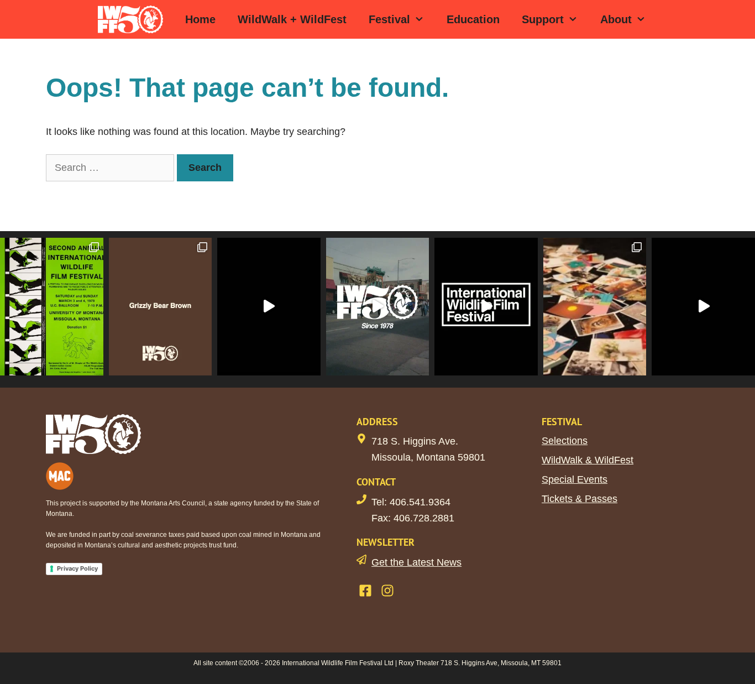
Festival (389, 19)
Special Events (574, 479)
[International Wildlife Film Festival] (133, 19)
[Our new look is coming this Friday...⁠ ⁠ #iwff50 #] (486, 306)
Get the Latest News (416, 562)
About (616, 19)
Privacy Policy (77, 568)
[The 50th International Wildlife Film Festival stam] (377, 306)
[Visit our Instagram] (387, 590)
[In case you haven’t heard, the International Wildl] (595, 306)
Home (200, 19)
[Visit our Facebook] (365, 590)
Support (543, 19)
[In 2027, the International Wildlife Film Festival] (269, 306)
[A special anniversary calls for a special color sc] (160, 306)
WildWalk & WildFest (587, 460)
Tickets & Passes (579, 498)
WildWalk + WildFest (292, 19)
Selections (565, 440)
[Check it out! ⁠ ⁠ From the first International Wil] (51, 306)
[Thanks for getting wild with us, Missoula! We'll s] (703, 306)
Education (473, 19)
